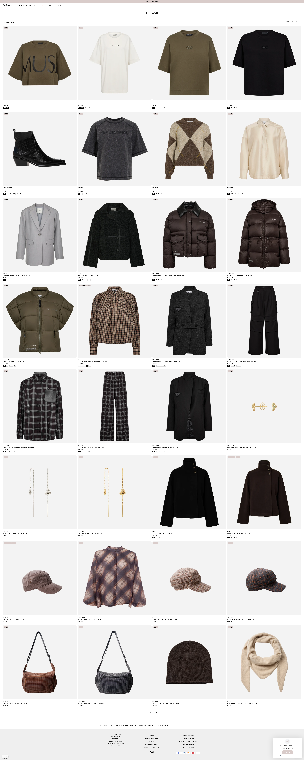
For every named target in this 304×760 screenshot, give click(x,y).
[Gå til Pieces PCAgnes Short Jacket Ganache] (264, 492)
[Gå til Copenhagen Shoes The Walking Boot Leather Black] (40, 149)
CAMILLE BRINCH (231, 445)
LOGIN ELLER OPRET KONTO (152, 744)
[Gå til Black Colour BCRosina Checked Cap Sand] (189, 578)
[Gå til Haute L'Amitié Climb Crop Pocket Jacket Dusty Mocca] (189, 235)
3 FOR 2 (38, 5)
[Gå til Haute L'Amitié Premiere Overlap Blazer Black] (189, 406)
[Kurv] (300, 5)
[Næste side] (160, 713)
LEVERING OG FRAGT (188, 738)
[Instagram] (153, 752)
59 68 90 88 (118, 742)
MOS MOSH (155, 701)
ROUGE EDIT (80, 188)
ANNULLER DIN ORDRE (188, 744)
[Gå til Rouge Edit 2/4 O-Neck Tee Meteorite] (115, 149)
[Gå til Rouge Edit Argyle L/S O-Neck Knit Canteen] (189, 149)
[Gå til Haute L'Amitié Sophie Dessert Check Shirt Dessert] (115, 321)
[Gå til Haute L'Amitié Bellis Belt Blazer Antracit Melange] (189, 321)
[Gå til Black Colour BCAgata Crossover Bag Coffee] (40, 662)
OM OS (152, 735)
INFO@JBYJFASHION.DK (118, 743)
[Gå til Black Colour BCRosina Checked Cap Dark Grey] (264, 578)
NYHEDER (19, 5)
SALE (43, 5)
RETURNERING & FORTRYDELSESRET (188, 741)
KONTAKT (152, 741)
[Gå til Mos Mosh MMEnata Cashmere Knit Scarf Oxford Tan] (264, 662)
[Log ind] (297, 5)
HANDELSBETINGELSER (188, 735)
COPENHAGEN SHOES (7, 188)
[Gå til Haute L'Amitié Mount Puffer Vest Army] (40, 321)
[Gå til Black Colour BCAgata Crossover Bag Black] (115, 662)
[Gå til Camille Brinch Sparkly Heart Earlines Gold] (115, 492)
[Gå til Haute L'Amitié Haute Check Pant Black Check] (115, 406)
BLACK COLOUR (6, 617)
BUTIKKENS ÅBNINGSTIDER (152, 738)
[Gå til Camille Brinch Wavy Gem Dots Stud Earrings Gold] (264, 406)
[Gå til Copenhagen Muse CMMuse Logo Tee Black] (264, 63)
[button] (293, 5)
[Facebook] (151, 752)
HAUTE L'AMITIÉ (155, 273)
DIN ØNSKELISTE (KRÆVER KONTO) (152, 747)
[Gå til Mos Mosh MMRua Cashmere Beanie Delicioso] (189, 662)
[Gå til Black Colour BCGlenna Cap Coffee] (40, 578)
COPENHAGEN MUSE (7, 102)
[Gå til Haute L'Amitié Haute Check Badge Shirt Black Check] (40, 406)
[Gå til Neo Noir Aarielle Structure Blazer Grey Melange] (40, 235)
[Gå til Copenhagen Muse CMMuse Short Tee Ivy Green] (40, 63)
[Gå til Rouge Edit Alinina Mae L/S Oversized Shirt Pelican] (264, 149)
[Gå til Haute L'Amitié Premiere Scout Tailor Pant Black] (264, 321)
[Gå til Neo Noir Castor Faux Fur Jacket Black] (115, 235)
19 (156, 713)
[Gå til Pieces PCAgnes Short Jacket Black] (189, 492)
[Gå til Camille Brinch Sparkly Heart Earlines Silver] (40, 492)
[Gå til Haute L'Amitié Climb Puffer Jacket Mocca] (264, 235)
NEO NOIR (5, 273)
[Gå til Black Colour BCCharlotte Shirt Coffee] (115, 578)
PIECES (154, 531)
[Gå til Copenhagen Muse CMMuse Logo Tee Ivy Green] (189, 63)
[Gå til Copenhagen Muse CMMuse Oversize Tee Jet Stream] (115, 63)
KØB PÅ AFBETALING (188, 747)
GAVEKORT (49, 5)
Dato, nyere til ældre (292, 22)
